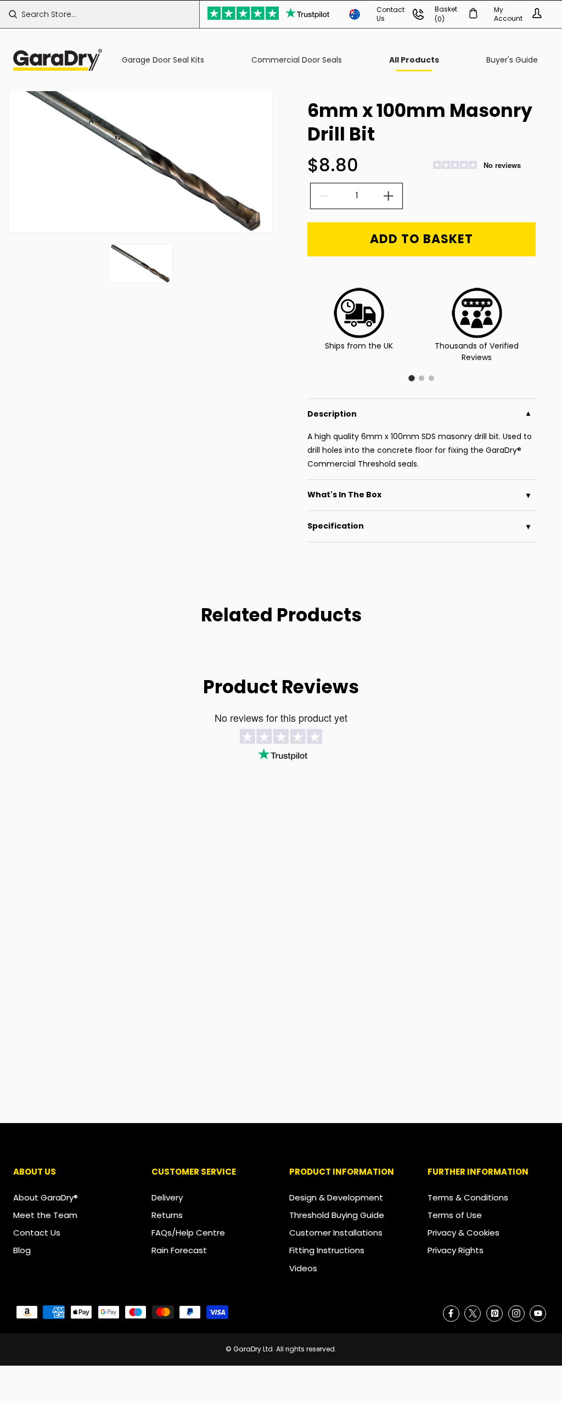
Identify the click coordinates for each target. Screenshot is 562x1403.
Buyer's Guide (512, 59)
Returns (167, 1215)
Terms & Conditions (468, 1197)
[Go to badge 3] (431, 378)
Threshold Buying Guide (336, 1215)
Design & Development (336, 1197)
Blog (22, 1250)
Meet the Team (45, 1215)
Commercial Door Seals (296, 59)
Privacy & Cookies (463, 1232)
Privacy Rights (456, 1250)
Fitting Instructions (326, 1250)
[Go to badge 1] (411, 378)
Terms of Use (455, 1215)
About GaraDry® (45, 1197)
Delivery (167, 1197)
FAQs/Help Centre (188, 1232)
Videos (303, 1268)
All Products (414, 59)
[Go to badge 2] (421, 378)
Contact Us (36, 1232)
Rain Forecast (179, 1250)
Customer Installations (336, 1232)
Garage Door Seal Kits (163, 59)
